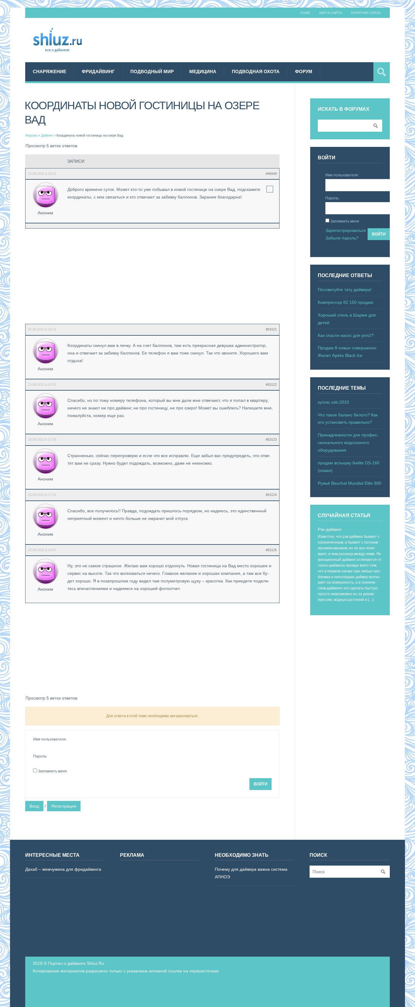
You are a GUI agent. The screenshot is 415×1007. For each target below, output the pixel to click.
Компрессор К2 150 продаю (345, 302)
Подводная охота (256, 71)
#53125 (271, 550)
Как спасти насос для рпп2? (346, 335)
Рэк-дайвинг (330, 529)
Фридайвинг (98, 71)
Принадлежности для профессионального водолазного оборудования (348, 442)
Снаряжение (49, 71)
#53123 (271, 439)
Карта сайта (330, 13)
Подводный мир (152, 71)
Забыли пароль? (341, 238)
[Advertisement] (279, 39)
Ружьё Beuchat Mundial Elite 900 (349, 483)
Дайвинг (47, 135)
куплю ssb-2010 (333, 402)
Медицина (202, 71)
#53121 (271, 329)
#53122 (271, 384)
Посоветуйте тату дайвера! (345, 289)
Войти (260, 784)
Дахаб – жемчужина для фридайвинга (63, 869)
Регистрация (63, 806)
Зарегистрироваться (345, 230)
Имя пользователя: (50, 739)
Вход (34, 806)
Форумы (31, 135)
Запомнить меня (52, 771)
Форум (303, 71)
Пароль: (40, 756)
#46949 (271, 173)
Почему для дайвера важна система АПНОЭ (251, 873)
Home (305, 13)
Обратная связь (366, 13)
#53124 (271, 495)
